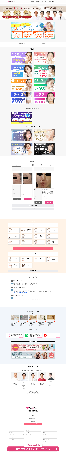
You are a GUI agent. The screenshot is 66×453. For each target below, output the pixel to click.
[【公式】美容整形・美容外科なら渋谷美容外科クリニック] (11, 1)
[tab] (16, 165)
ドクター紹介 (11, 437)
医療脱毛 (44, 432)
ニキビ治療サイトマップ (46, 441)
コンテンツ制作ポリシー (12, 439)
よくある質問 (28, 432)
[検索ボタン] (57, 1)
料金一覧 (27, 430)
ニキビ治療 (44, 434)
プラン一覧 (44, 430)
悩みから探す (11, 432)
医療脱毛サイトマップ (46, 439)
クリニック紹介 (11, 434)
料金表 (10, 430)
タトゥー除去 (45, 437)
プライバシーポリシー (29, 434)
